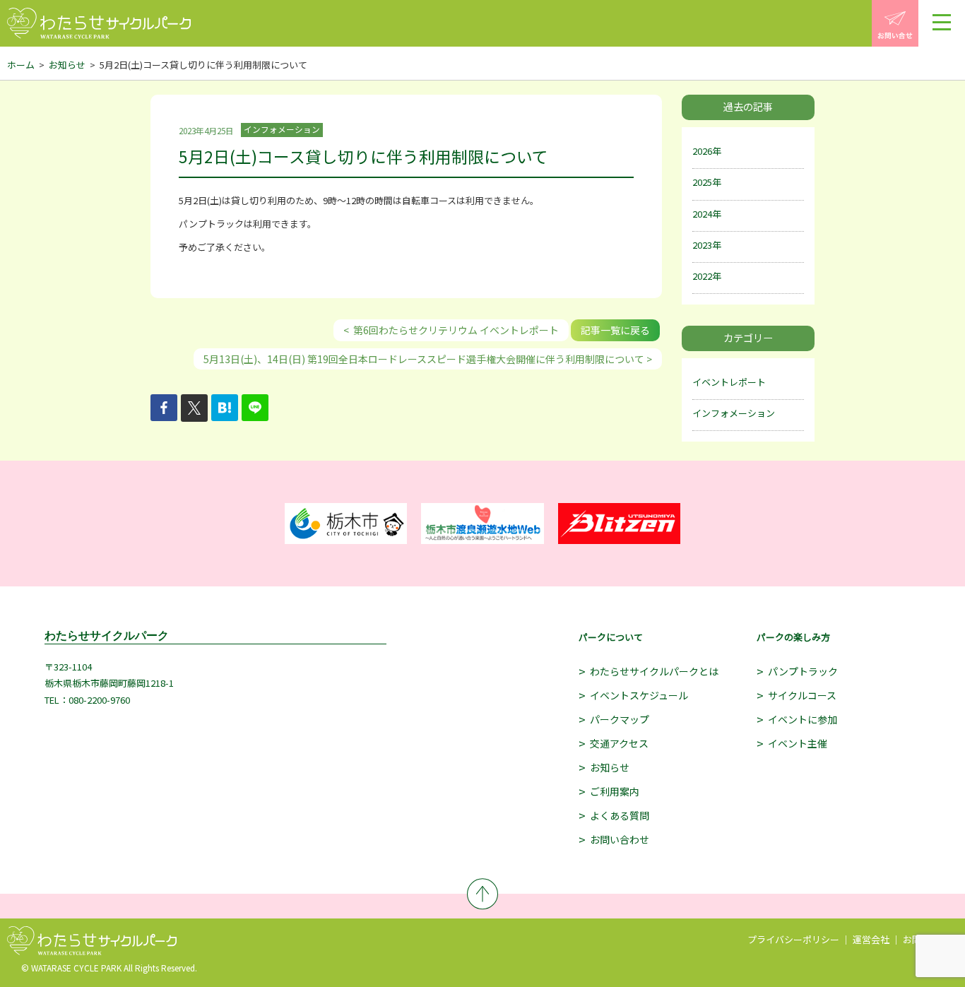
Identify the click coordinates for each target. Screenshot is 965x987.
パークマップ (619, 719)
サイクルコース (802, 695)
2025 (702, 182)
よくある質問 (619, 815)
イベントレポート (729, 382)
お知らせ (67, 64)
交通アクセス (619, 743)
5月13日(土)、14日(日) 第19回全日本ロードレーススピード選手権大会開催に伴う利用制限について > (427, 359)
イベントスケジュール (639, 695)
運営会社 (871, 939)
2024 (702, 213)
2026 (702, 151)
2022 (702, 276)
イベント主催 (797, 743)
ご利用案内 (614, 791)
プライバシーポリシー (793, 939)
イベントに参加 (802, 719)
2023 (702, 245)
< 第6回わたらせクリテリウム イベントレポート (451, 330)
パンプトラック (803, 671)
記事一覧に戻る (615, 330)
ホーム (21, 64)
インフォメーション (733, 413)
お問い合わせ (619, 839)
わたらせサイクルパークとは (654, 671)
